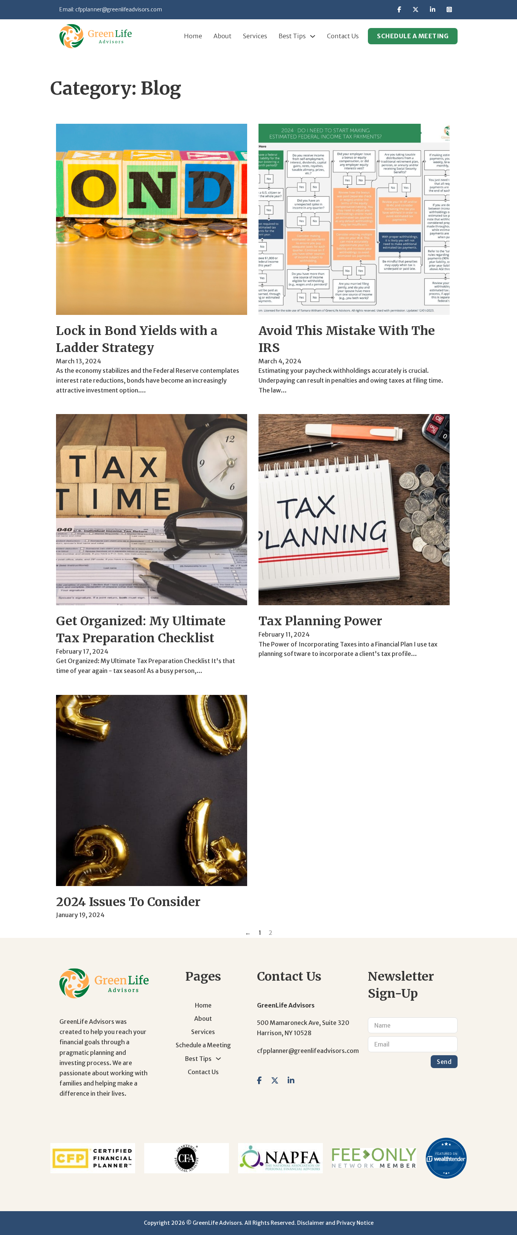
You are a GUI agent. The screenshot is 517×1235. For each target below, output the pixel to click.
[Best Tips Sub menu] (313, 36)
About (222, 36)
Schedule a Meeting (203, 1045)
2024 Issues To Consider (128, 902)
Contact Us (343, 36)
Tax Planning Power (320, 621)
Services (255, 36)
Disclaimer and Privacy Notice (335, 1222)
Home (193, 36)
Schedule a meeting (412, 36)
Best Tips (292, 36)
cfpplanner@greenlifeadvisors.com (118, 9)
